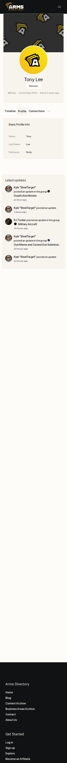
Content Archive (15, 703)
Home (9, 692)
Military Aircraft (27, 224)
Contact (10, 714)
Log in (9, 742)
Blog (8, 698)
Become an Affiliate (17, 759)
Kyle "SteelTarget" (25, 187)
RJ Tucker (20, 220)
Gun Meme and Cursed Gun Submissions (37, 244)
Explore (10, 753)
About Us (11, 720)
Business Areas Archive (20, 709)
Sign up (10, 748)
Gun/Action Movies (25, 195)
